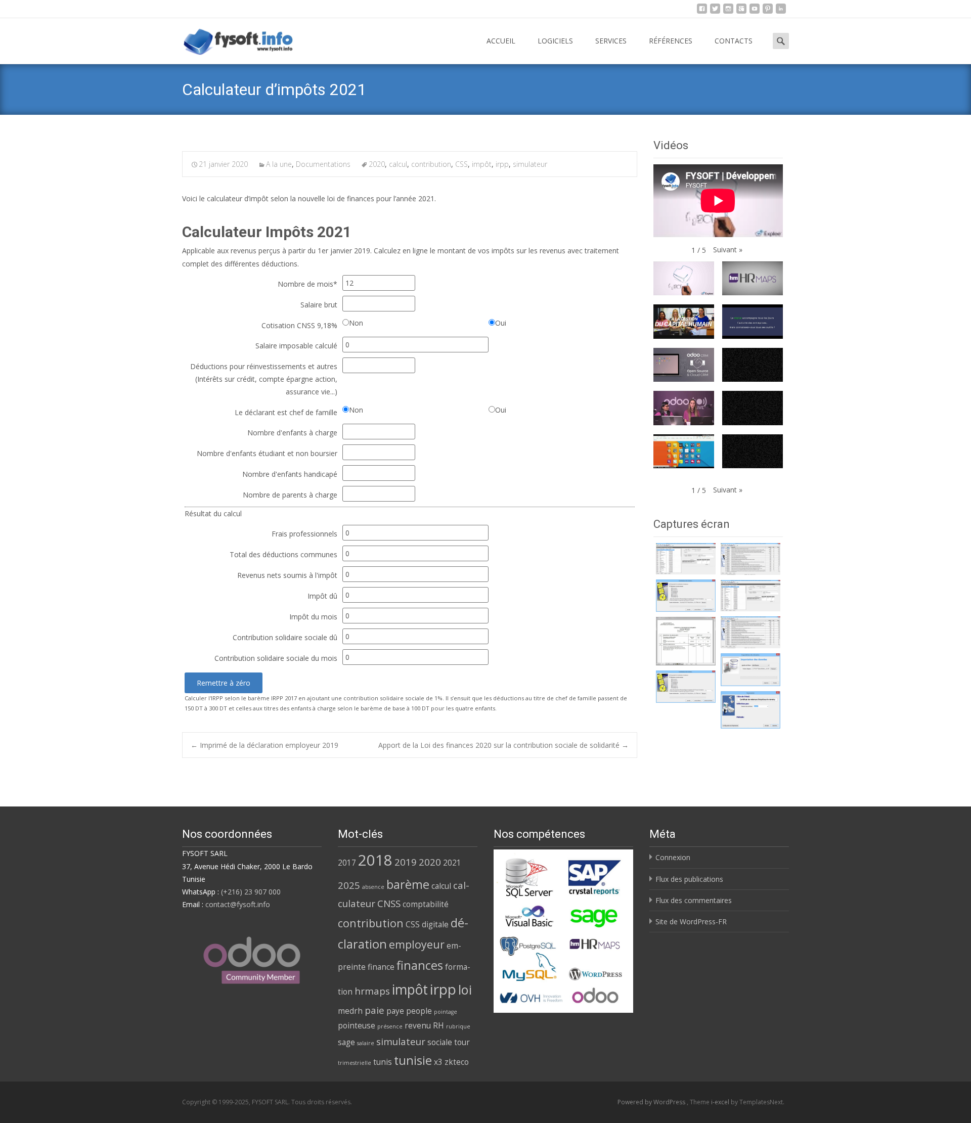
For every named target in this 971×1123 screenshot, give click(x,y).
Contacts (734, 41)
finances (419, 965)
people (419, 1010)
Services (611, 41)
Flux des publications (689, 879)
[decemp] (750, 559)
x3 (438, 1061)
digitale (435, 924)
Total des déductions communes (283, 554)
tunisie (413, 1060)
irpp (502, 164)
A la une (279, 164)
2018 (375, 860)
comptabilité (426, 904)
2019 (405, 862)
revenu (418, 1025)
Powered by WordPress (652, 1102)
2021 (452, 862)
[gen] (686, 595)
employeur (417, 944)
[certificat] (686, 558)
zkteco (457, 1061)
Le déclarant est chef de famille (286, 412)
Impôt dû (322, 596)
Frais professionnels (304, 533)
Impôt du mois (313, 616)
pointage (445, 1011)
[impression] (750, 709)
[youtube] (754, 11)
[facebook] (702, 11)
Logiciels (555, 41)
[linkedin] (781, 11)
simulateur (530, 164)
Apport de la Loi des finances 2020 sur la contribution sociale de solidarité (503, 745)
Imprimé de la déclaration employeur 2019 (264, 745)
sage (346, 1042)
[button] (727, 249)
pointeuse (356, 1025)
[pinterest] (768, 11)
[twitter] (715, 11)
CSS (461, 164)
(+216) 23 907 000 (251, 891)
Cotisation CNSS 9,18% (299, 325)
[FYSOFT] (230, 38)
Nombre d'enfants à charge (292, 432)
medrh (350, 1010)
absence (373, 886)
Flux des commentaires (693, 900)
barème (407, 884)
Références (670, 41)
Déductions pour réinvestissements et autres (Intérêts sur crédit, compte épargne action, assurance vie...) (263, 379)
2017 (347, 862)
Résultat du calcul (213, 513)
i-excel (721, 1102)
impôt (482, 164)
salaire (365, 1043)
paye (395, 1010)
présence (390, 1026)
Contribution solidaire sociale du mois (275, 658)
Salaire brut (318, 304)
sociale (439, 1042)
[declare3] (686, 641)
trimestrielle (354, 1062)
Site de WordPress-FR (691, 921)
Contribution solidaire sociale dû (285, 637)
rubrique (458, 1026)
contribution (431, 164)
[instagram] (728, 11)
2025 (349, 885)
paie (374, 1010)
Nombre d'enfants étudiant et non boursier (267, 453)
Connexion (672, 857)
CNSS (389, 903)
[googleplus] (741, 11)
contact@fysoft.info (237, 904)
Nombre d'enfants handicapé (289, 474)
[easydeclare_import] (750, 670)
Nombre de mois (307, 284)
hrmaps (372, 990)
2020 (377, 164)
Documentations (323, 164)
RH (438, 1025)
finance (381, 966)
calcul (398, 164)
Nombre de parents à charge (290, 495)
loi (465, 989)
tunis (382, 1061)
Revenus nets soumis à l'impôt (287, 575)
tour (462, 1042)
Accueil (501, 41)
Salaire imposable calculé (296, 345)
